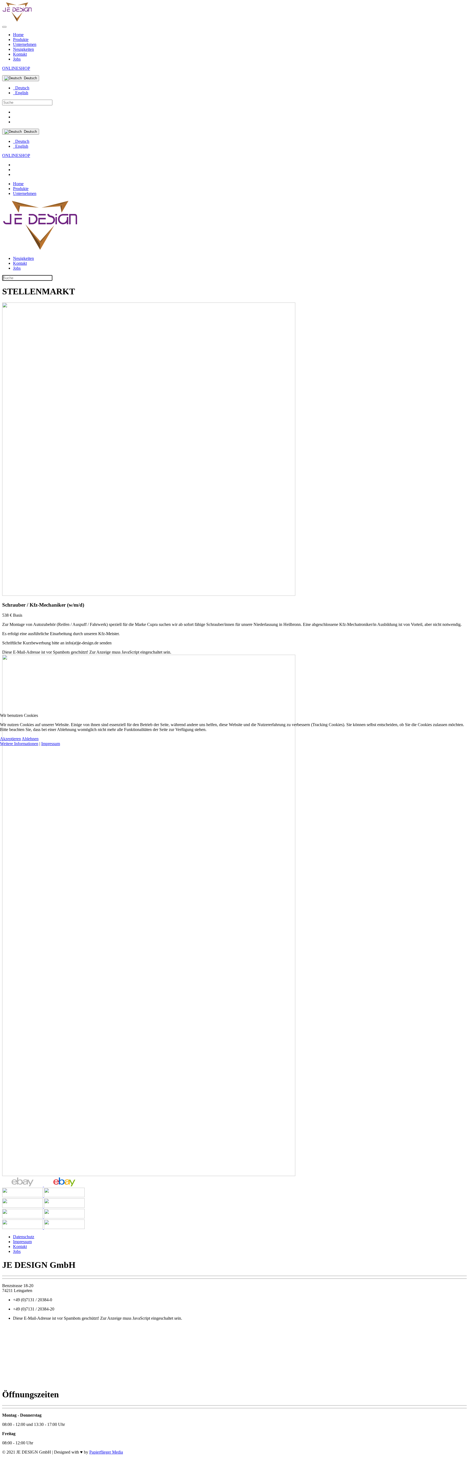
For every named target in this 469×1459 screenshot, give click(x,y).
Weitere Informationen (19, 743)
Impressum (50, 743)
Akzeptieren (10, 738)
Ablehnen (30, 738)
